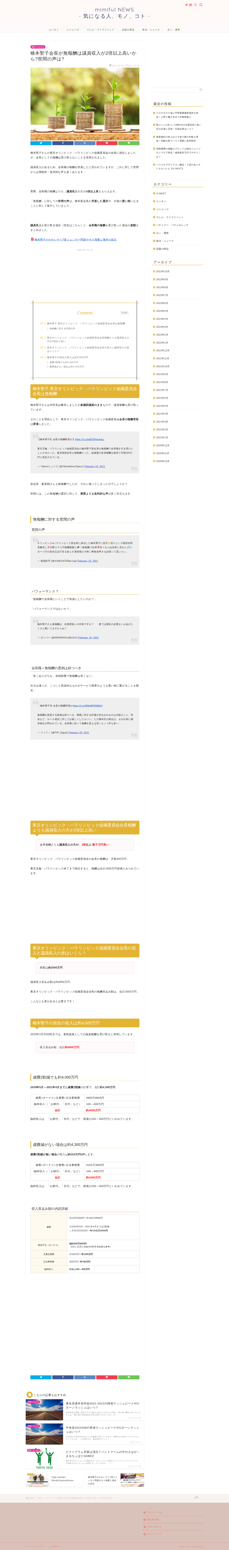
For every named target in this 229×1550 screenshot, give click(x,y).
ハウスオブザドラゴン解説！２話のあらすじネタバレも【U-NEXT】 (178, 167)
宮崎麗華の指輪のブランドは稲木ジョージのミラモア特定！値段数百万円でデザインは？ (178, 153)
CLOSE (124, 312)
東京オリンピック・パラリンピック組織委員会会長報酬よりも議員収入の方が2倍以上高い (88, 339)
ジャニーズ (73, 29)
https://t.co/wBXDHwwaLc (89, 439)
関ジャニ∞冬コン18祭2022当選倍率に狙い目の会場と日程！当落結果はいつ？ (178, 127)
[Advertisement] (84, 274)
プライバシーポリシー (37, 1546)
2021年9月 (162, 374)
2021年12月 (163, 350)
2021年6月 (162, 398)
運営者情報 (153, 1519)
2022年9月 (162, 279)
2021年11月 (162, 358)
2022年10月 (163, 271)
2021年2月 (162, 429)
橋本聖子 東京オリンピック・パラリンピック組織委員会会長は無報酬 (86, 323)
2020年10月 (163, 461)
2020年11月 (162, 453)
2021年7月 (162, 390)
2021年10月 (163, 366)
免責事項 (55, 1546)
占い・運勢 (174, 29)
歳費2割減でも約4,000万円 (64, 362)
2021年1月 (162, 437)
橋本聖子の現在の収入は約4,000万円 (67, 357)
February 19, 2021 (95, 466)
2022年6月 (162, 303)
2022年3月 (162, 327)
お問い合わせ (154, 1526)
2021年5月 (162, 406)
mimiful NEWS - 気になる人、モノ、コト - (114, 12)
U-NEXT (161, 193)
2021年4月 (162, 413)
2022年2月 (162, 334)
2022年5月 (162, 311)
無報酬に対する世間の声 (62, 328)
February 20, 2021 (88, 637)
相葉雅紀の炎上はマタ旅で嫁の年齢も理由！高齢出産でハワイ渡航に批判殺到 (177, 139)
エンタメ (54, 29)
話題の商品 (128, 29)
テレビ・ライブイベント (100, 29)
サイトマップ (154, 1534)
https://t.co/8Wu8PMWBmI (88, 705)
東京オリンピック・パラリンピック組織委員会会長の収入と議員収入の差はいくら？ (88, 349)
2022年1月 (162, 342)
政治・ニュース (151, 29)
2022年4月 (162, 319)
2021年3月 (162, 421)
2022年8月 (162, 287)
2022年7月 (162, 295)
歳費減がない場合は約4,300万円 (67, 367)
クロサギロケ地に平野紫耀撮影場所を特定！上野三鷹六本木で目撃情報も (177, 115)
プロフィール (154, 1512)
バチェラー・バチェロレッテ (172, 225)
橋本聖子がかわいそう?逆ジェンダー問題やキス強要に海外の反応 (76, 239)
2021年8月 (162, 382)
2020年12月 (163, 445)
